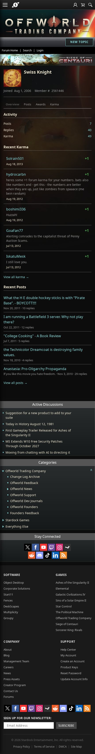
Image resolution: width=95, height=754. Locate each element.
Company (12, 641)
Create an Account (73, 661)
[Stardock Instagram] (59, 547)
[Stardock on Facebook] (36, 547)
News (7, 673)
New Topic (79, 42)
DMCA (63, 746)
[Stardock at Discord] (40, 555)
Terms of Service (44, 746)
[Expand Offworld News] (8, 489)
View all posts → (15, 383)
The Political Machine (69, 612)
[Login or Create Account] (75, 5)
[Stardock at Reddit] (32, 555)
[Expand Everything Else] (3, 526)
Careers (8, 667)
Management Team (16, 661)
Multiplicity (11, 612)
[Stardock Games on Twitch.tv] (51, 547)
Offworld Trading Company (73, 618)
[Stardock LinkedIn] (55, 555)
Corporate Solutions (17, 588)
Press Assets (12, 679)
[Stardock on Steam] (67, 547)
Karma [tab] (54, 104)
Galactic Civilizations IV (70, 594)
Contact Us (11, 691)
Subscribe (66, 725)
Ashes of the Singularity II (72, 583)
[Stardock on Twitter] (28, 547)
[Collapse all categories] (91, 470)
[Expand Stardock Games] (3, 520)
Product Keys (69, 667)
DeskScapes (11, 606)
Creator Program (15, 685)
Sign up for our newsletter (27, 718)
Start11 (8, 594)
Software (12, 575)
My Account (68, 655)
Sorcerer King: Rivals (69, 630)
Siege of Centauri (67, 624)
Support (68, 641)
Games (61, 575)
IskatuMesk (16, 256)
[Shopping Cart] (83, 5)
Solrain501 (15, 158)
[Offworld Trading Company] (47, 24)
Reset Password (71, 673)
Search (27, 50)
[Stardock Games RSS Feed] (63, 555)
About (8, 650)
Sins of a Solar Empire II (71, 600)
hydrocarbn (16, 174)
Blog (7, 655)
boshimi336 (16, 209)
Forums (9, 697)
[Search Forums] (90, 5)
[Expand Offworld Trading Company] (3, 471)
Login (40, 50)
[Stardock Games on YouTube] (44, 547)
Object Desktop (14, 583)
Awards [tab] (41, 104)
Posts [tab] (27, 104)
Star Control (64, 606)
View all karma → (16, 277)
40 (89, 130)
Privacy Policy (21, 746)
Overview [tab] (12, 104)
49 (89, 136)
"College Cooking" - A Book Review (32, 335)
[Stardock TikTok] (47, 555)
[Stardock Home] (15, 4)
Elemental (62, 588)
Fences (8, 600)
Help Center (68, 650)
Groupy (8, 618)
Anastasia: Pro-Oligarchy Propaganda (35, 368)
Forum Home (10, 50)
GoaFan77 (14, 230)
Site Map (76, 746)
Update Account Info (74, 679)
